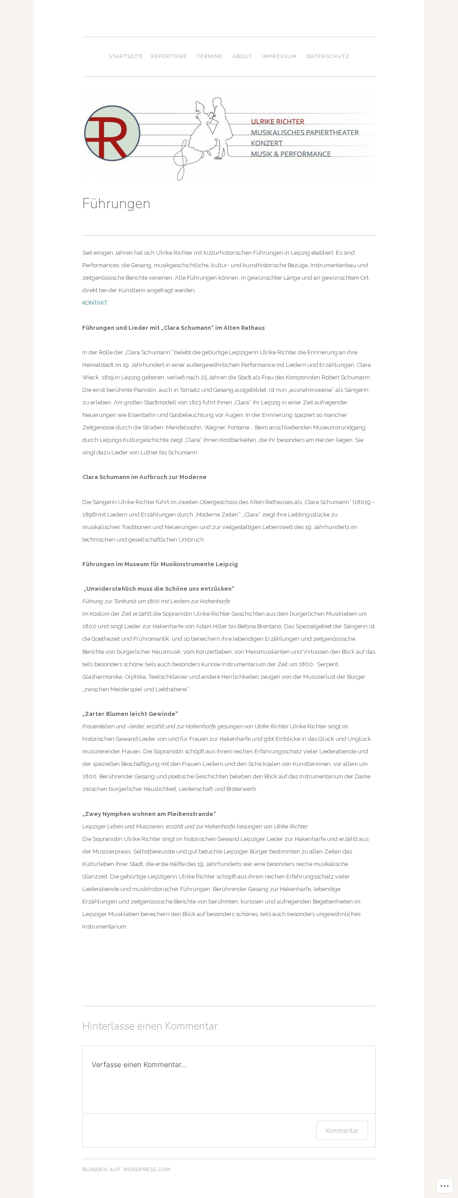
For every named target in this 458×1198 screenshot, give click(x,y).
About (242, 56)
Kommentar (342, 1130)
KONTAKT (94, 302)
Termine (210, 56)
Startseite (126, 56)
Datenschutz (327, 56)
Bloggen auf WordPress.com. (127, 1170)
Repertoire (169, 56)
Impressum (279, 56)
